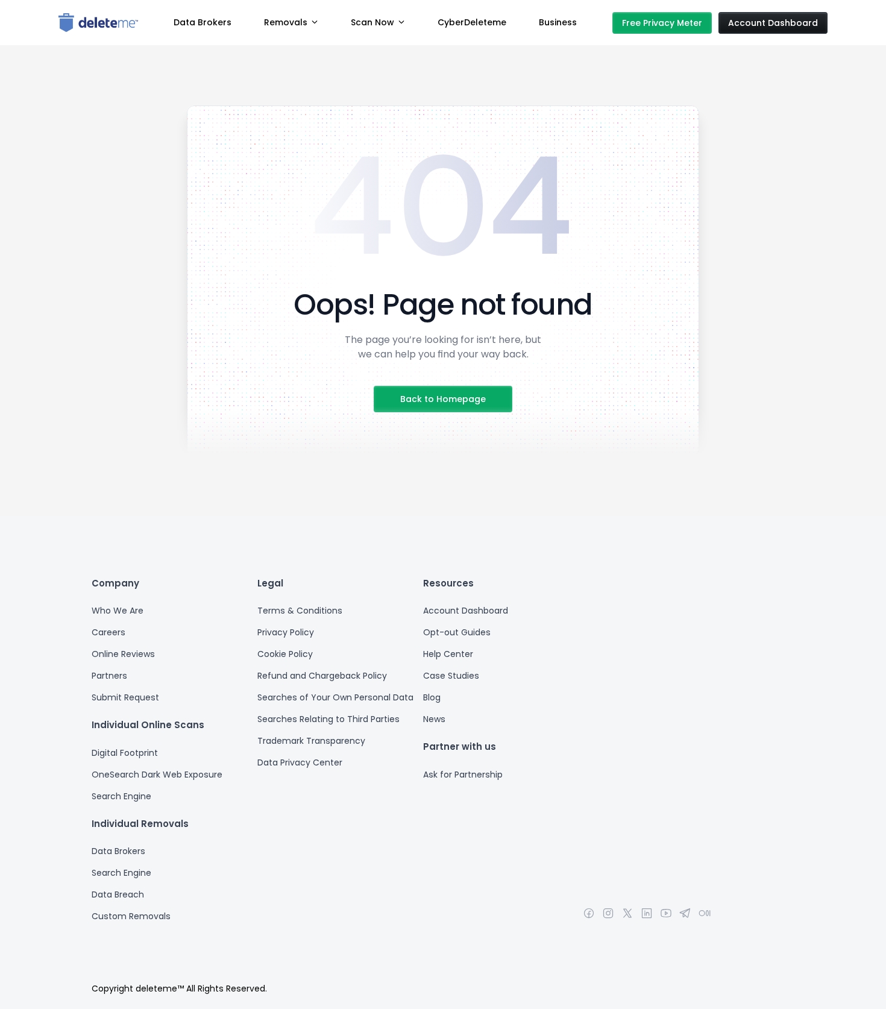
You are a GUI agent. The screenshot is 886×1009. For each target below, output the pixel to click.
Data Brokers (118, 851)
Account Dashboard (465, 611)
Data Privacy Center (299, 762)
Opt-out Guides (457, 632)
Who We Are (117, 611)
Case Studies (451, 676)
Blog (432, 697)
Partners (109, 676)
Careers (108, 632)
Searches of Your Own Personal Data (335, 697)
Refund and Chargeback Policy (322, 676)
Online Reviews (123, 654)
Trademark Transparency (311, 741)
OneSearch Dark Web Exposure (157, 775)
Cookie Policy (285, 654)
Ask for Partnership (463, 775)
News (434, 719)
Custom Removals (131, 916)
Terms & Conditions (299, 611)
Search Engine (123, 796)
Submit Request (125, 697)
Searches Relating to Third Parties (328, 719)
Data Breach (118, 894)
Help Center (448, 654)
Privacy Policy (285, 632)
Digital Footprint (126, 753)
